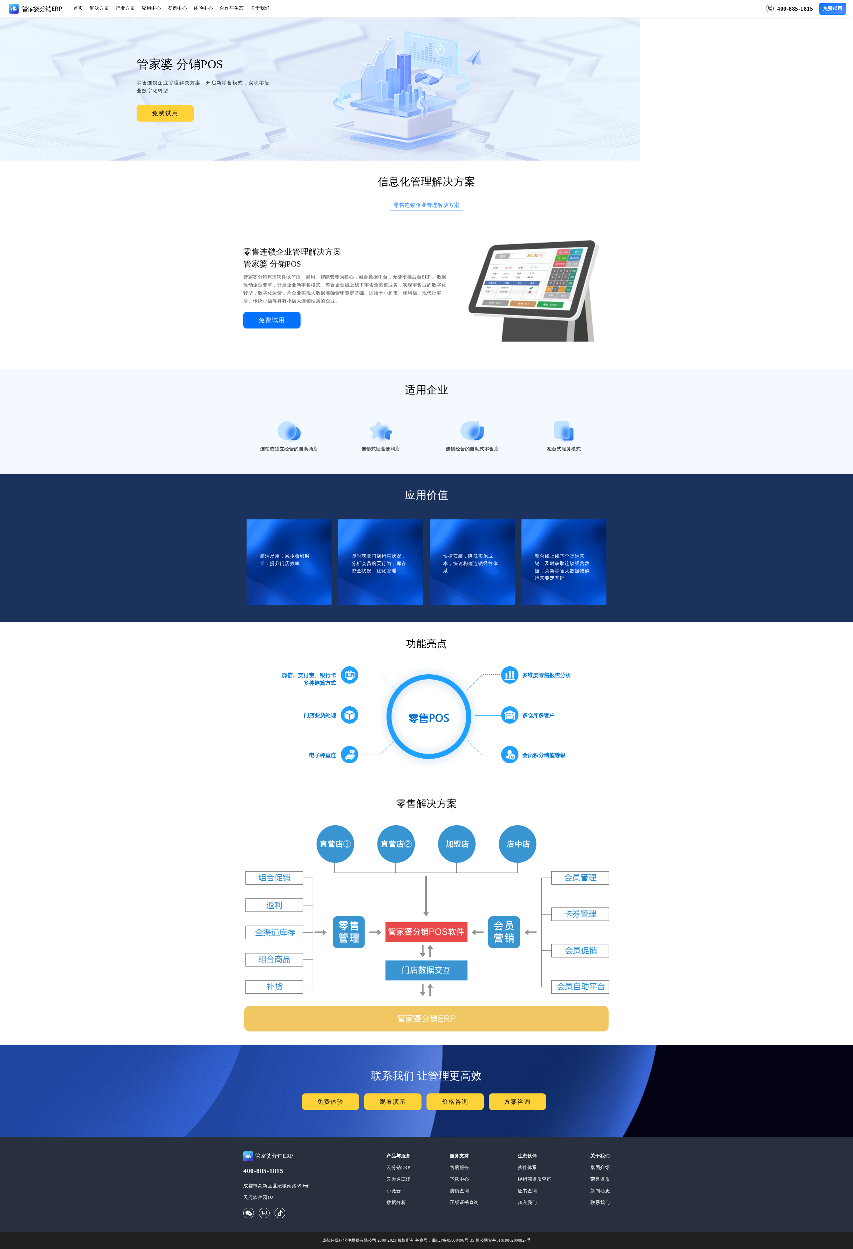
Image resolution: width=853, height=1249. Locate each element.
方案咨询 (517, 1101)
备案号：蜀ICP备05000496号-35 (444, 1240)
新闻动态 (600, 1190)
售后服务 (459, 1167)
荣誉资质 (600, 1179)
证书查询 (527, 1190)
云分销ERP (398, 1167)
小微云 (394, 1190)
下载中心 (459, 1179)
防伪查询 (459, 1190)
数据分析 (396, 1202)
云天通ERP (398, 1179)
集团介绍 (600, 1167)
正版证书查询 (464, 1202)
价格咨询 (455, 1101)
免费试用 (832, 8)
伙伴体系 (527, 1167)
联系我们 (600, 1202)
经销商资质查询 (535, 1179)
